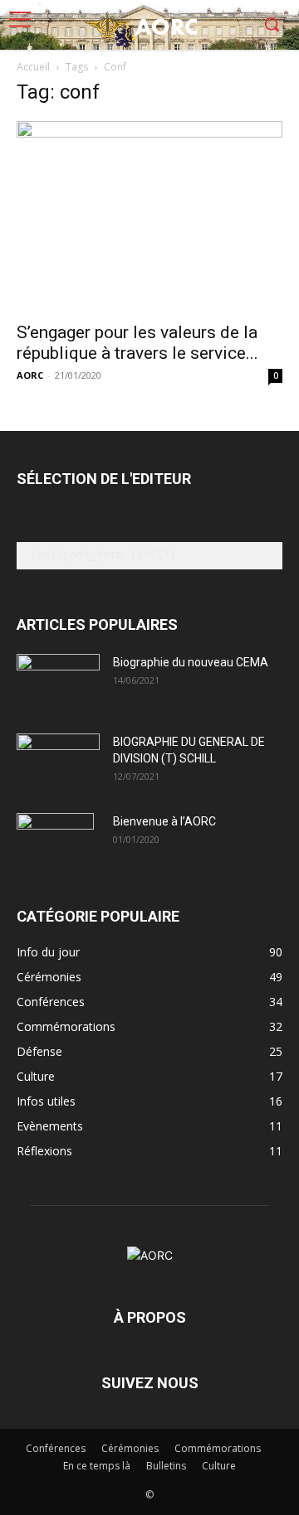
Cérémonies (130, 1448)
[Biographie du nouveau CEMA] (58, 683)
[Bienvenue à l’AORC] (55, 842)
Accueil (33, 67)
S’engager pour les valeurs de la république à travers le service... (137, 342)
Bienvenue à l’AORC (164, 821)
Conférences (56, 1448)
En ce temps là (96, 1466)
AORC (30, 375)
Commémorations (217, 1448)
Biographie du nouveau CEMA (190, 662)
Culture (219, 1466)
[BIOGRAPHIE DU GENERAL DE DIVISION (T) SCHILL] (58, 757)
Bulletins (166, 1466)
